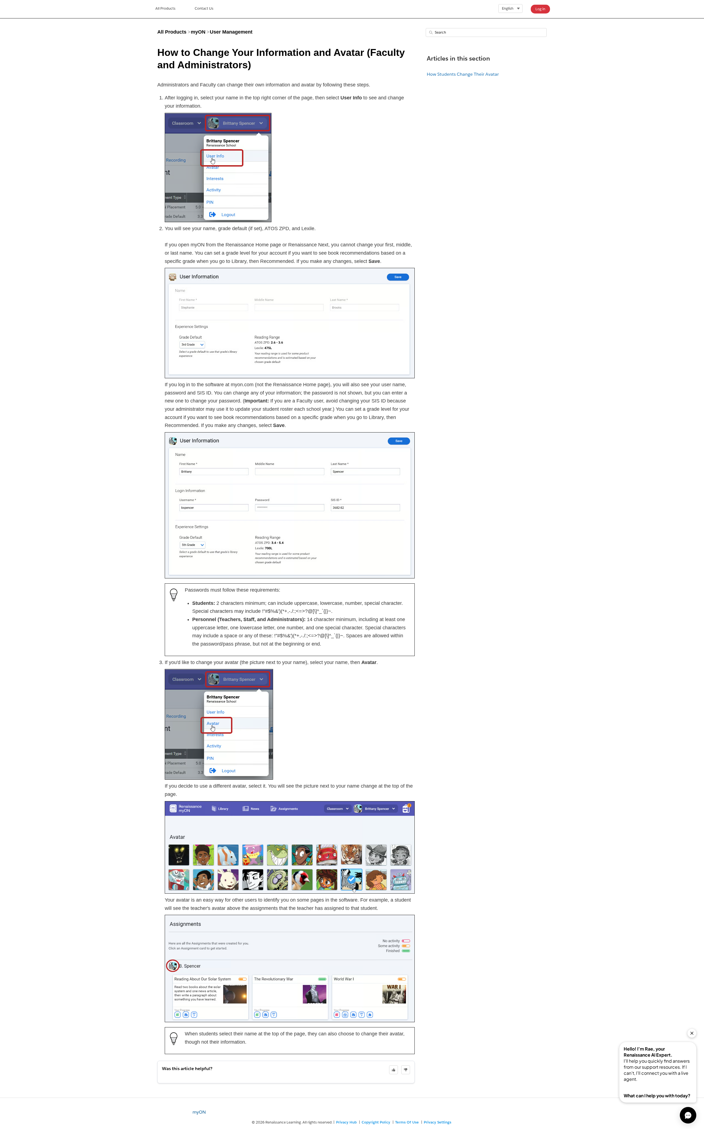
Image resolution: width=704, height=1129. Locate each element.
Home (165, 9)
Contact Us (204, 8)
